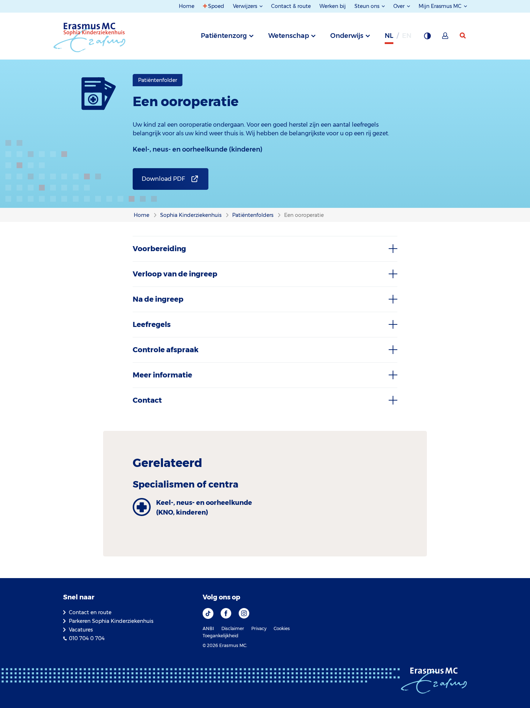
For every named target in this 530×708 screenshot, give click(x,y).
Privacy (258, 628)
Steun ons (367, 6)
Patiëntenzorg (224, 36)
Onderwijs (346, 36)
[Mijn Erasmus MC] (445, 38)
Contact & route (291, 6)
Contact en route (90, 612)
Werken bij (332, 6)
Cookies (282, 628)
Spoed (216, 6)
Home (186, 6)
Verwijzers (246, 6)
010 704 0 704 (87, 638)
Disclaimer (232, 628)
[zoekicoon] (463, 36)
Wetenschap (288, 36)
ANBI (208, 628)
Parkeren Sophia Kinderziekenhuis (111, 621)
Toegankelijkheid (220, 635)
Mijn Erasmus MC (441, 6)
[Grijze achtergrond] (427, 38)
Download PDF (163, 178)
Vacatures (81, 629)
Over (399, 6)
